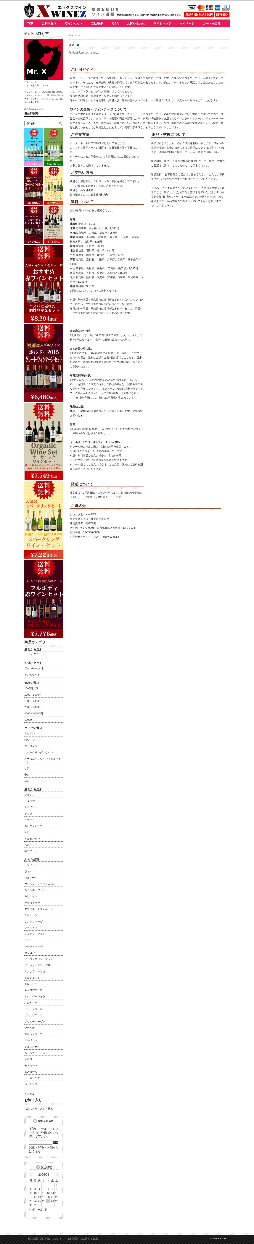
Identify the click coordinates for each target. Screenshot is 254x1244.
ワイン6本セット (34, 668)
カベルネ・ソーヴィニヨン (40, 883)
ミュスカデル (32, 1046)
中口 (27, 774)
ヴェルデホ (30, 877)
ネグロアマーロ (33, 990)
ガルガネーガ (32, 902)
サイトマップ (162, 23)
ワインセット (74, 23)
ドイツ (34, 654)
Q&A (115, 23)
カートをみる (212, 23)
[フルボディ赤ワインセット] (43, 637)
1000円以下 (31, 688)
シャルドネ (30, 927)
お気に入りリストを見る (38, 1108)
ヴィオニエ (30, 871)
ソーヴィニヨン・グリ (37, 965)
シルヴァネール (33, 946)
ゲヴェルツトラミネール (38, 908)
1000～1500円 (32, 694)
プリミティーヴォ (34, 1021)
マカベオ (29, 1027)
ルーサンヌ (30, 1084)
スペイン (29, 807)
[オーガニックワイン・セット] (43, 479)
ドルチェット (32, 977)
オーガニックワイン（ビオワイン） (42, 760)
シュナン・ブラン (34, 933)
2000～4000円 (32, 707)
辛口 (27, 780)
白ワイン (29, 739)
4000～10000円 (33, 713)
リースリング (32, 1077)
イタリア (29, 801)
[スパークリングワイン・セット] (43, 558)
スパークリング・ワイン (38, 752)
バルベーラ (30, 1002)
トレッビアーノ (33, 984)
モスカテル (30, 1071)
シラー (28, 940)
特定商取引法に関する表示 (82, 1238)
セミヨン (29, 952)
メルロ (28, 1059)
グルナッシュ (32, 915)
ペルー (28, 844)
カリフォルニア (33, 826)
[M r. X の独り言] (43, 78)
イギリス (29, 819)
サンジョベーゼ (33, 921)
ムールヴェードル (34, 1052)
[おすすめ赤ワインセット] (43, 322)
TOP (30, 23)
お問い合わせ (136, 23)
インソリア (30, 865)
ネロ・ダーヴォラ (34, 996)
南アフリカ (30, 851)
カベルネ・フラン (34, 890)
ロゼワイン (30, 746)
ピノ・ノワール (33, 1009)
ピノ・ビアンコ (33, 1015)
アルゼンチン (32, 838)
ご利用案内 (49, 23)
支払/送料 (97, 23)
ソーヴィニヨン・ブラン (38, 958)
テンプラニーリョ (34, 971)
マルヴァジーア (33, 1034)
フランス (29, 794)
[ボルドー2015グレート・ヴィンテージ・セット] (43, 401)
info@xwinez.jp (111, 536)
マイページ (187, 23)
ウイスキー (30, 1094)
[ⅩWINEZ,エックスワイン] (55, 16)
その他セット (32, 674)
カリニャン (30, 896)
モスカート (30, 1065)
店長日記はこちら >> (34, 109)
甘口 (27, 768)
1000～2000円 (32, 701)
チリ (27, 832)
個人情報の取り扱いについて (45, 1238)
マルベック (30, 1040)
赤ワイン (29, 733)
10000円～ (30, 719)
